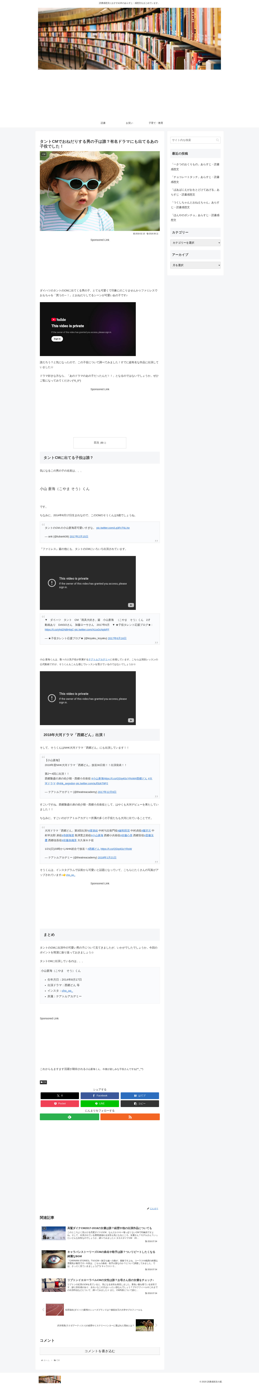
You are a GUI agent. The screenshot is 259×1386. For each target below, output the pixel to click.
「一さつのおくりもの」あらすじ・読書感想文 (195, 167)
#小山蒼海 (97, 778)
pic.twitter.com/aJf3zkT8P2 (92, 783)
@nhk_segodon (65, 783)
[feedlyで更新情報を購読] (69, 1116)
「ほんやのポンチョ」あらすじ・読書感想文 (195, 217)
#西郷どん (141, 778)
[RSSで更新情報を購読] (130, 1116)
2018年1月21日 (107, 857)
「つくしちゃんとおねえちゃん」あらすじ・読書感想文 (195, 205)
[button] (140, 1103)
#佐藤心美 (126, 835)
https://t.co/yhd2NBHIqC (59, 629)
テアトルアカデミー (99, 659)
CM (44, 1082)
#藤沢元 (146, 830)
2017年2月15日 (79, 536)
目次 (96, 442)
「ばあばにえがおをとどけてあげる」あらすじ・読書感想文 (195, 192)
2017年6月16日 (117, 638)
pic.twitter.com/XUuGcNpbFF (91, 629)
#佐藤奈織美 (69, 840)
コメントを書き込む (100, 1351)
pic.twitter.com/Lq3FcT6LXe (113, 527)
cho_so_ (67, 990)
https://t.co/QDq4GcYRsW (119, 778)
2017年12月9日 (107, 792)
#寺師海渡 (68, 835)
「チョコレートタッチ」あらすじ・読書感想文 (195, 179)
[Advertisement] (129, 96)
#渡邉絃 (93, 830)
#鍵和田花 (124, 830)
